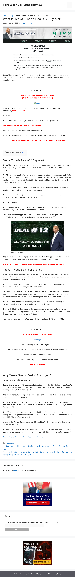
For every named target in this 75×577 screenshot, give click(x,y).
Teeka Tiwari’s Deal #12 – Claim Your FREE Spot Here (24, 437)
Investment (10, 443)
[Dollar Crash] (37, 565)
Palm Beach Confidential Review (22, 4)
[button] (64, 5)
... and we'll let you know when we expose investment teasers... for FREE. (32, 522)
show (23, 152)
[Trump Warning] (37, 506)
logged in (17, 470)
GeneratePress (55, 574)
